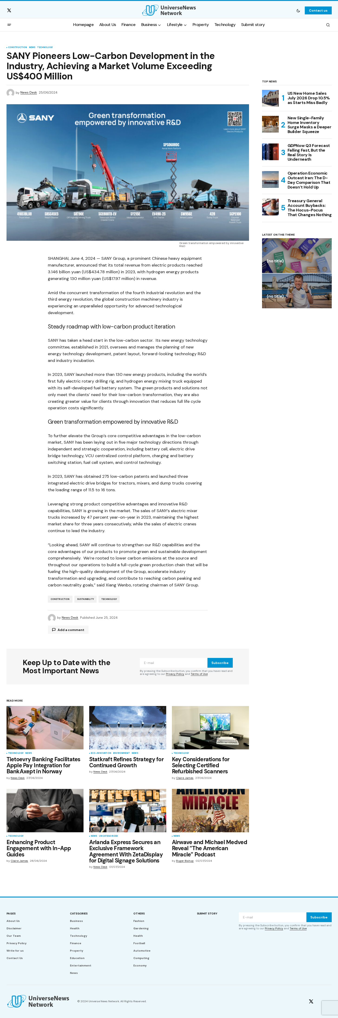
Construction (17, 47)
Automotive (142, 951)
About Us (13, 921)
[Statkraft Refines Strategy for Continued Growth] (127, 727)
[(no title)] (297, 255)
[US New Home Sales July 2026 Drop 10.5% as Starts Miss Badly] (270, 98)
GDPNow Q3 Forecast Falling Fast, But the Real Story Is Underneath (309, 152)
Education (77, 958)
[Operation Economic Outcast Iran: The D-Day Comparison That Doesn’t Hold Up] (270, 179)
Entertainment (80, 965)
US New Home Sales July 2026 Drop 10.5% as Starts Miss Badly (309, 98)
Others (139, 913)
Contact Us (15, 958)
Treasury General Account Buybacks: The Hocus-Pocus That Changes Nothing (310, 208)
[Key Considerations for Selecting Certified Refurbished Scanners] (210, 727)
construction (60, 599)
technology (109, 599)
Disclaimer (14, 928)
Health (74, 928)
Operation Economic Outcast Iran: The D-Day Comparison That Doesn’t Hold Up (309, 180)
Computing (141, 958)
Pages (11, 913)
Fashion (138, 921)
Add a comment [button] (71, 630)
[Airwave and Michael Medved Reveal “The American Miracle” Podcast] (210, 810)
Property (76, 951)
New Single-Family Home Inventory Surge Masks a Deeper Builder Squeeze (309, 125)
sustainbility (85, 599)
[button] (298, 10)
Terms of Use (199, 674)
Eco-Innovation (101, 753)
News (32, 47)
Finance (75, 943)
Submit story (207, 913)
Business (76, 921)
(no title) (275, 261)
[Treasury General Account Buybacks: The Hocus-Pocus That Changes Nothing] (270, 207)
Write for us (15, 951)
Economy (140, 965)
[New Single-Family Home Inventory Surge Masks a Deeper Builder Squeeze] (270, 124)
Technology (45, 47)
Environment (121, 753)
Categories (79, 913)
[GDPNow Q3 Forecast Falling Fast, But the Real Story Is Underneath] (270, 151)
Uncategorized (108, 836)
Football (139, 943)
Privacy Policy (175, 674)
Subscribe (220, 663)
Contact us (318, 10)
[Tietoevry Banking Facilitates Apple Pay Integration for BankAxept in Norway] (45, 727)
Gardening (141, 928)
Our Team (14, 936)
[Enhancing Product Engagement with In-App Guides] (45, 810)
